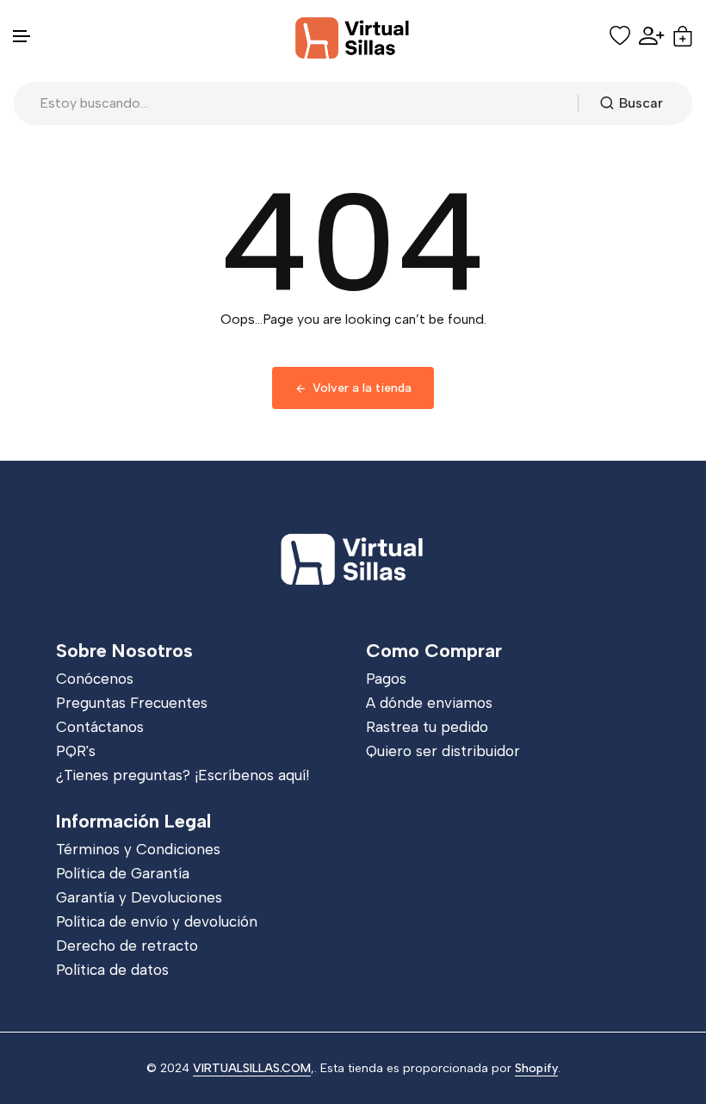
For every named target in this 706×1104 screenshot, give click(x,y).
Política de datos (112, 969)
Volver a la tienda (362, 388)
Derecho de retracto (127, 945)
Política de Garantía (122, 873)
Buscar (641, 103)
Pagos (386, 678)
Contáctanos (100, 726)
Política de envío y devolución (156, 921)
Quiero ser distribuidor (443, 751)
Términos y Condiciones (138, 849)
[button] (22, 36)
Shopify (536, 1068)
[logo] (353, 36)
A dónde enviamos (429, 702)
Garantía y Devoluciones (139, 897)
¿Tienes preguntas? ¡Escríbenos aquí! (182, 775)
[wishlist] (620, 36)
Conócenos (94, 678)
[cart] (682, 36)
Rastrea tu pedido (427, 726)
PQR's (76, 751)
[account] (651, 35)
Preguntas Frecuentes (131, 702)
